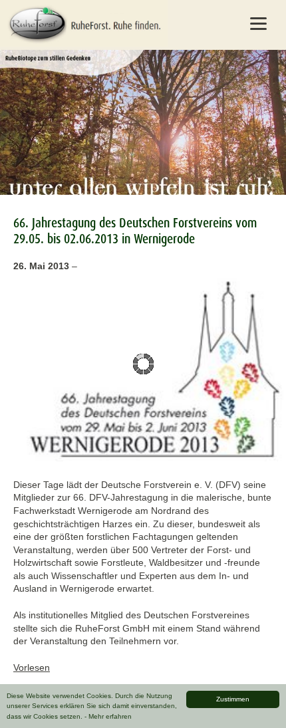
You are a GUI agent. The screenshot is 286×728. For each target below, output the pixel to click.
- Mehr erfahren (108, 716)
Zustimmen (232, 699)
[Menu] (258, 23)
